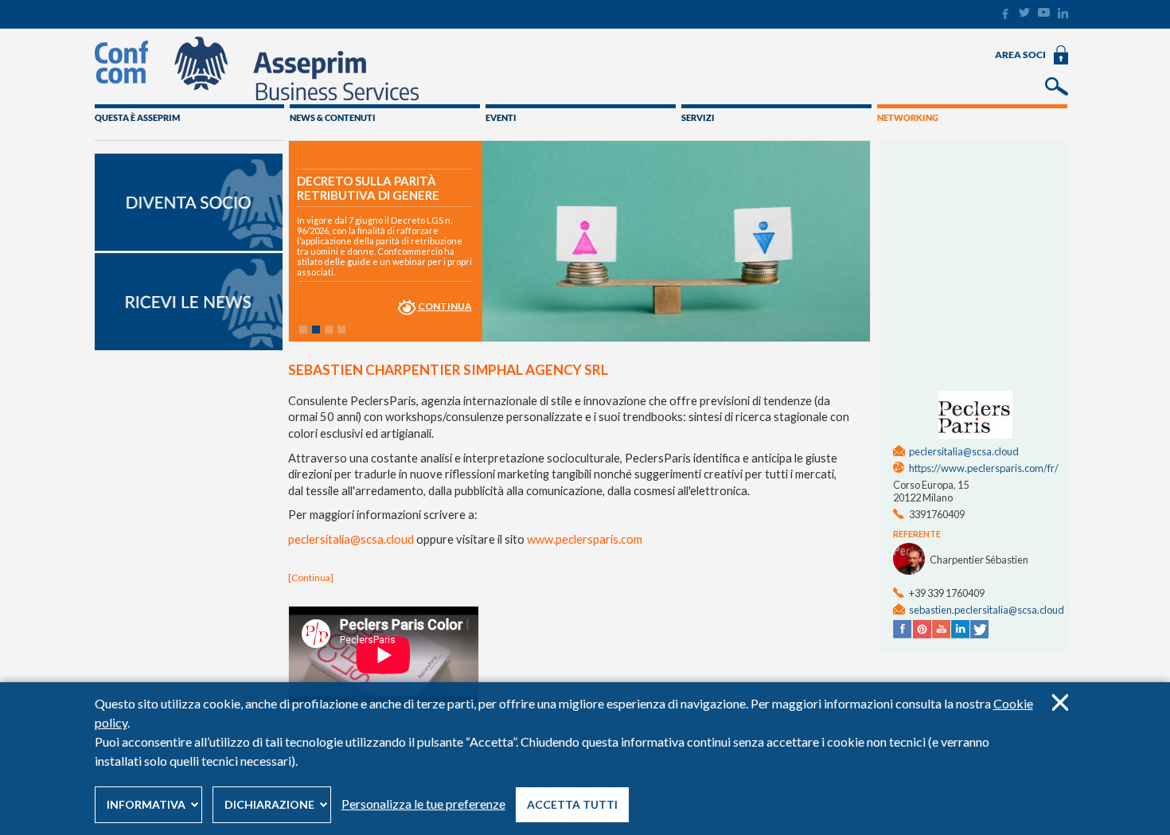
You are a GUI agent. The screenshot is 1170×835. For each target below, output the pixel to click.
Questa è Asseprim (137, 117)
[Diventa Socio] (189, 246)
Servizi (698, 117)
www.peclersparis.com (584, 539)
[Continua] (310, 577)
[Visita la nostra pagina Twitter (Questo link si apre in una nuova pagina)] (1024, 13)
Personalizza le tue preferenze (423, 803)
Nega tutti (1059, 702)
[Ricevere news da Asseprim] (189, 346)
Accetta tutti (572, 804)
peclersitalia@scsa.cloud (351, 539)
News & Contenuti (333, 117)
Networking (907, 117)
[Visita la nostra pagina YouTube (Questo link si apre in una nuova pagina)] (1044, 13)
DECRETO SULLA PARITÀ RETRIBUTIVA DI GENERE (368, 188)
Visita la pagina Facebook (902, 629)
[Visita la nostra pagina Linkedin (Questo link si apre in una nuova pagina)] (1063, 15)
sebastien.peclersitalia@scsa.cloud (986, 609)
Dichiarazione (269, 804)
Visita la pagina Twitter (979, 629)
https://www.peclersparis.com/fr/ (984, 468)
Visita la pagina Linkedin (959, 629)
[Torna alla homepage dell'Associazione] (257, 96)
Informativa (146, 804)
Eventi (501, 117)
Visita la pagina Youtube (940, 629)
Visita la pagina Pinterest (921, 629)
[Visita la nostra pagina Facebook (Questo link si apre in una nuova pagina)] (1005, 16)
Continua (445, 306)
